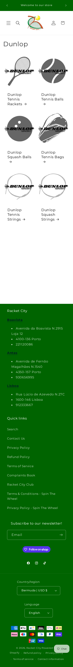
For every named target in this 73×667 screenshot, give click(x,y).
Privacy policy (54, 652)
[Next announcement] (66, 5)
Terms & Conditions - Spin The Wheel (31, 496)
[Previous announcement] (7, 5)
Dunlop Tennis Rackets (14, 99)
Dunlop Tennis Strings (14, 214)
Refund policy (32, 652)
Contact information (51, 659)
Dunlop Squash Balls (19, 154)
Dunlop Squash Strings (48, 214)
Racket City (33, 647)
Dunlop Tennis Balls (52, 97)
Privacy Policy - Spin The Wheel (32, 508)
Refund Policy (18, 457)
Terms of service (23, 659)
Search (12, 429)
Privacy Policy (18, 447)
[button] (8, 23)
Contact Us (16, 438)
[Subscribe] (61, 535)
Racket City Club (20, 484)
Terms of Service (20, 466)
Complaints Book (21, 475)
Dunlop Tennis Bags (52, 154)
